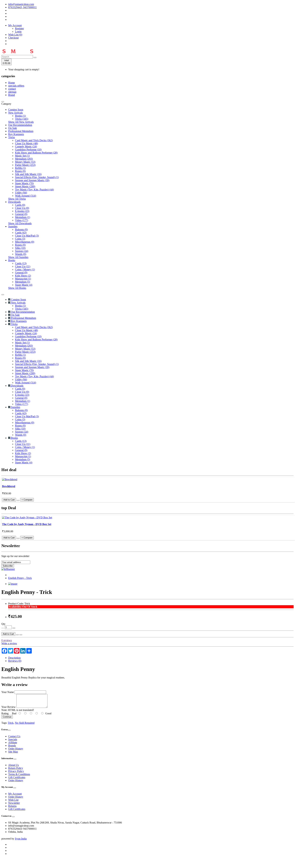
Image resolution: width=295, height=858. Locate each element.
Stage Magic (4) (23, 284)
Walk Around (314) (25, 195)
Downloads (14, 201)
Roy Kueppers (16, 134)
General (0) (21, 214)
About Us (13, 765)
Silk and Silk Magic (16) (28, 174)
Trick (10, 722)
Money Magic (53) (25, 161)
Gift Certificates (16, 777)
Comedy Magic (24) (26, 146)
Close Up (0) (22, 208)
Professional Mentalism (20, 131)
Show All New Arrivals (21, 121)
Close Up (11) (22, 266)
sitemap (12, 91)
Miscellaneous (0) (24, 241)
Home (11, 82)
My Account (15, 793)
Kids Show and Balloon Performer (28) (36, 152)
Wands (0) (20, 254)
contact (12, 88)
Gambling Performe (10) (28, 149)
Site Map (13, 751)
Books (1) (20, 115)
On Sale (12, 128)
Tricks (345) (21, 118)
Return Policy (15, 768)
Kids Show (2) (23, 275)
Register (19, 28)
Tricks (11, 137)
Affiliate (12, 742)
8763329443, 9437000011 (22, 7)
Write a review (9, 643)
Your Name (7, 692)
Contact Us (14, 736)
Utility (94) (21, 192)
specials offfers (16, 85)
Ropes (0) (20, 171)
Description (14, 657)
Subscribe (8, 566)
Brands (12, 745)
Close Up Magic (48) (26, 143)
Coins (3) (20, 238)
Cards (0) (20, 204)
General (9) (21, 272)
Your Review (8, 706)
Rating (5, 713)
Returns (12, 806)
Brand (11, 94)
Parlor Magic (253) (25, 164)
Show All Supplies (18, 257)
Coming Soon (15, 109)
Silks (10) (20, 247)
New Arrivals (15, 112)
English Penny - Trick (20, 577)
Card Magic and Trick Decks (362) (34, 140)
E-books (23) (22, 211)
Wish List (13, 799)
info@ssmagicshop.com (21, 4)
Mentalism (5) (22, 281)
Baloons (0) (21, 229)
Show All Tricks (17, 198)
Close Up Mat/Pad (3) (27, 235)
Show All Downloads (20, 223)
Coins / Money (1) (25, 269)
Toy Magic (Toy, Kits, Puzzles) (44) (34, 189)
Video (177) (21, 220)
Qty (3, 623)
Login (18, 31)
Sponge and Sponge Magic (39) (32, 180)
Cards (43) (20, 232)
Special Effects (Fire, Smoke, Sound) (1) (37, 177)
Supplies (12, 226)
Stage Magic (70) (24, 183)
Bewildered (8, 486)
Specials (12, 739)
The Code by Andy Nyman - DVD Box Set (26, 524)
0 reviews (6, 640)
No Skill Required (24, 722)
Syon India (21, 838)
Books (11, 260)
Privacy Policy (16, 771)
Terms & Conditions (19, 774)
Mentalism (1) (22, 217)
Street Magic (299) (25, 186)
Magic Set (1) (22, 155)
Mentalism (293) (24, 158)
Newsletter (14, 802)
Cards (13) (20, 263)
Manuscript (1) (23, 278)
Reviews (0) (14, 660)
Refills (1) (20, 168)
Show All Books (17, 287)
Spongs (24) (21, 251)
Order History (15, 748)
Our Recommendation (20, 124)
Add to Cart (8, 634)
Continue (7, 717)
